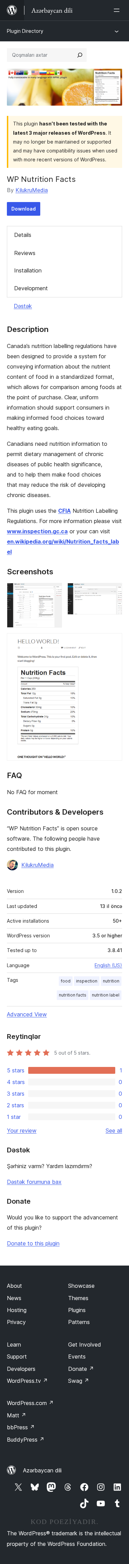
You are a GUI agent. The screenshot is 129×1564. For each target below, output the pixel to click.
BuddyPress (25, 1439)
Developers (21, 1368)
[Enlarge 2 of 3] (112, 592)
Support (17, 1356)
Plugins (77, 1310)
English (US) (108, 965)
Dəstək (23, 306)
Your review (21, 1130)
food (66, 981)
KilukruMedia (31, 190)
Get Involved (84, 1344)
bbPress (21, 1427)
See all (114, 1130)
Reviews (24, 253)
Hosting (16, 1310)
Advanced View (27, 1014)
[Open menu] (118, 10)
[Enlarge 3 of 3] (112, 642)
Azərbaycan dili (42, 1470)
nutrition (111, 981)
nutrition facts (72, 995)
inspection (86, 981)
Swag (78, 1380)
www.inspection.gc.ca (37, 531)
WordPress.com (30, 1403)
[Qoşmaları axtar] (80, 55)
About (14, 1285)
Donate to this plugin (33, 1243)
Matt (16, 1415)
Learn (14, 1344)
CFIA (64, 510)
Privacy (16, 1322)
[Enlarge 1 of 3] (52, 592)
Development (31, 288)
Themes (78, 1298)
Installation (28, 270)
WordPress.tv (27, 1380)
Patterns (79, 1322)
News (14, 1298)
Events (77, 1356)
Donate (81, 1368)
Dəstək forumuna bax (34, 1181)
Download (23, 209)
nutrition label (105, 995)
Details (22, 234)
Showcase (81, 1285)
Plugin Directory (25, 31)
